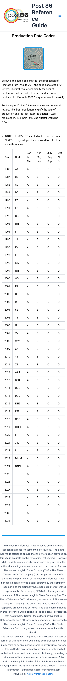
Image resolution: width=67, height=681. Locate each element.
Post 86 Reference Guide (42, 15)
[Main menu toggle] (60, 15)
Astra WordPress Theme (40, 673)
